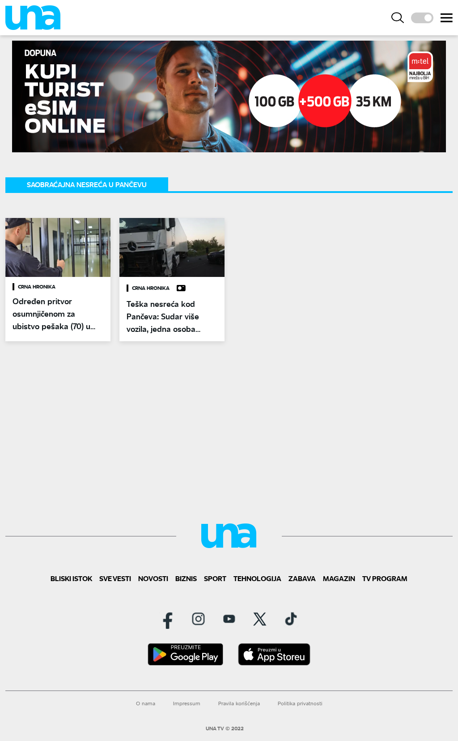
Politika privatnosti (300, 703)
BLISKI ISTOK (71, 578)
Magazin (339, 578)
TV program (384, 578)
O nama (145, 703)
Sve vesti (115, 578)
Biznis (186, 578)
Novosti (153, 578)
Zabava (302, 578)
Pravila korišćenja (239, 703)
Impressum (186, 703)
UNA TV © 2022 (225, 728)
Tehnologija (257, 578)
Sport (215, 578)
